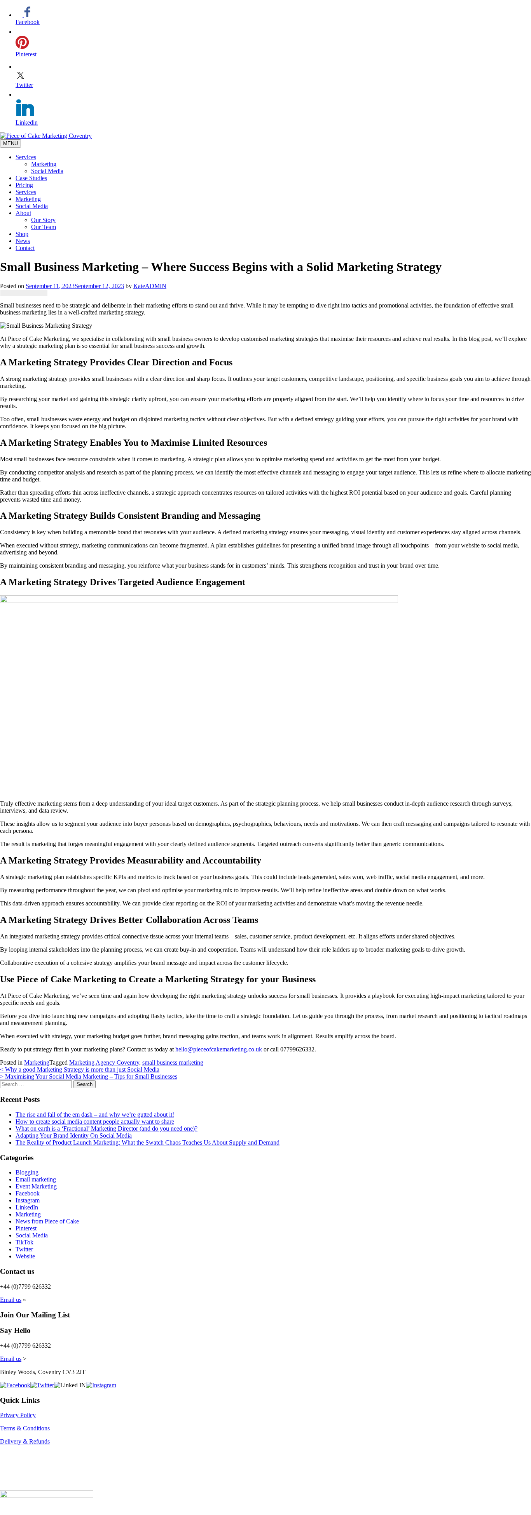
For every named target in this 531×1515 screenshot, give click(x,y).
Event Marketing (36, 1186)
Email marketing (36, 1179)
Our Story (43, 220)
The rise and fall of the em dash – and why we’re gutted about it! (95, 1114)
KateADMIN (149, 286)
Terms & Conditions (25, 1428)
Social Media (47, 171)
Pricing (24, 185)
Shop (22, 234)
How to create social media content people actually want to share (95, 1121)
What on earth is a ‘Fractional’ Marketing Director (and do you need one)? (106, 1128)
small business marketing (172, 1062)
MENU (10, 143)
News (23, 241)
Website (25, 1256)
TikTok (24, 1242)
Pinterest (26, 1228)
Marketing (43, 164)
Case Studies (31, 178)
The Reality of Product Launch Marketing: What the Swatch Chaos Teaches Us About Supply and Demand (147, 1142)
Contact (25, 248)
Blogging (27, 1172)
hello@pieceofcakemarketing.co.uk (218, 1049)
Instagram (28, 1200)
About (23, 213)
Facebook (28, 1193)
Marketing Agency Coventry (104, 1062)
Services (26, 157)
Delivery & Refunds (25, 1441)
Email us (10, 1299)
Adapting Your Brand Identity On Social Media (74, 1135)
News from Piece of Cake (47, 1221)
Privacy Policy (18, 1415)
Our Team (43, 227)
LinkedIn (27, 1207)
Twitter (24, 1249)
